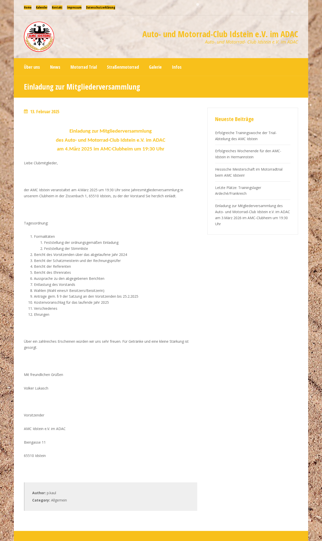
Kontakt (57, 7)
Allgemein (59, 500)
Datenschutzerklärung (100, 7)
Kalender (41, 7)
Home (27, 7)
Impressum (74, 7)
